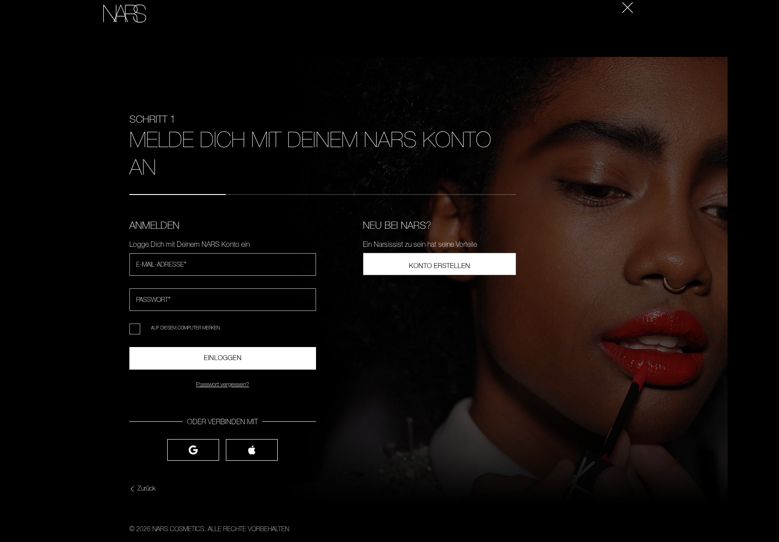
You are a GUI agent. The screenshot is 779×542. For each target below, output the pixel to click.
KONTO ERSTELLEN (439, 265)
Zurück (146, 488)
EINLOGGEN (223, 357)
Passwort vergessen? (222, 384)
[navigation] (80, 0)
